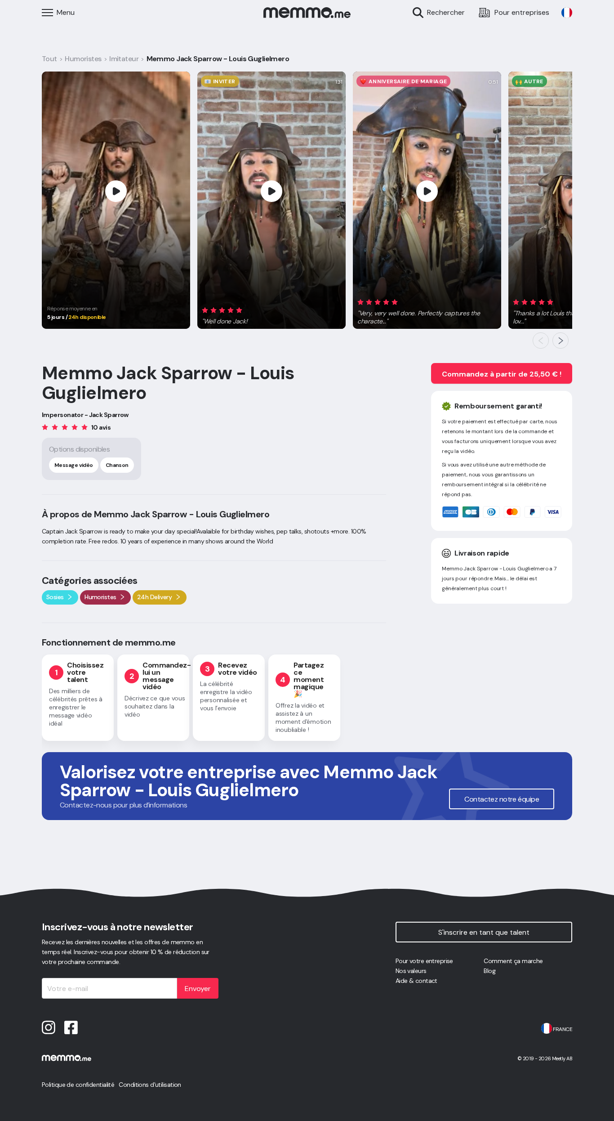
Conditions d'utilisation (150, 1085)
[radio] (205, 310)
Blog (489, 971)
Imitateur (123, 58)
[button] (225, 314)
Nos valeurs (411, 971)
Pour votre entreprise (424, 961)
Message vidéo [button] (73, 465)
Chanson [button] (117, 465)
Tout (49, 58)
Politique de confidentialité (78, 1085)
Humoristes (83, 58)
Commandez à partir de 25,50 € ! (501, 374)
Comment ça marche (513, 961)
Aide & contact (416, 981)
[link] (566, 12)
